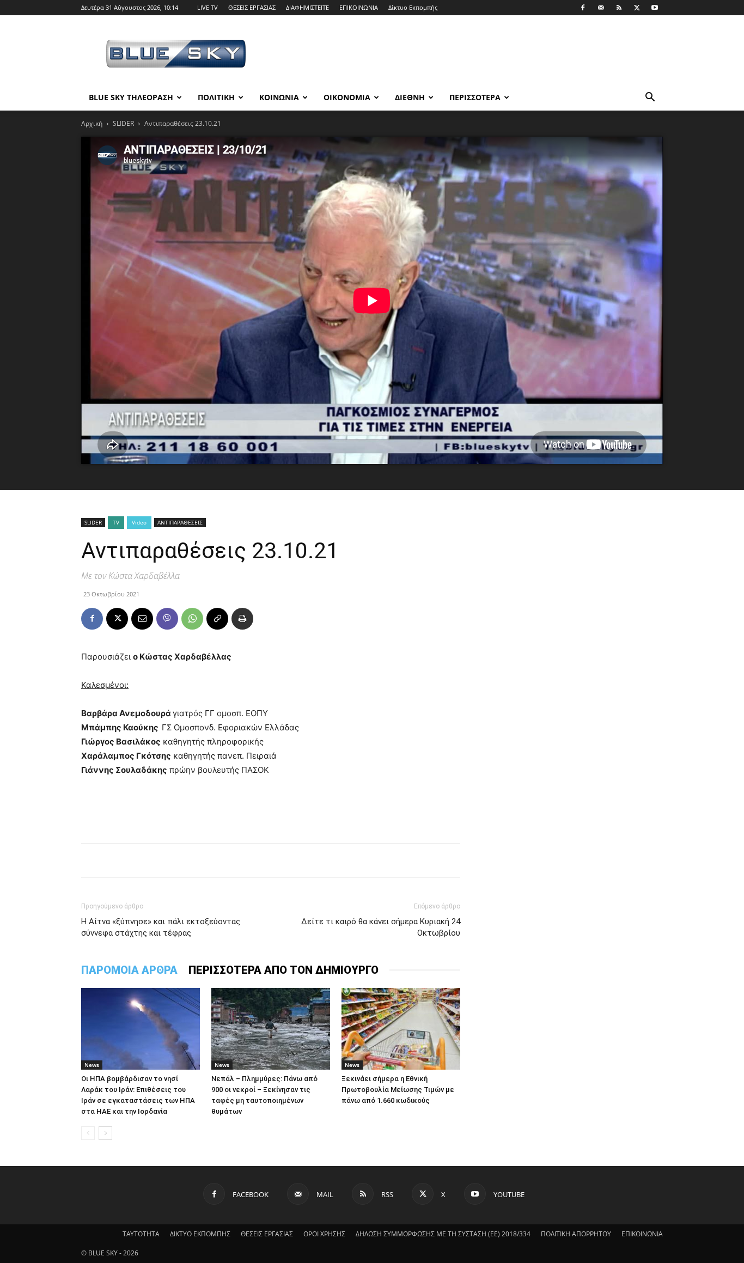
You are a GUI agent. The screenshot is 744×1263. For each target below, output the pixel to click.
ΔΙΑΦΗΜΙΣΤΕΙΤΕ (307, 7)
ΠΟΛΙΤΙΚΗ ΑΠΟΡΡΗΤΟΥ (576, 1233)
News (91, 1065)
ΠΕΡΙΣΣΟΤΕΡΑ (475, 97)
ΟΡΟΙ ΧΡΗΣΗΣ (324, 1233)
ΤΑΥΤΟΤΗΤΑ (141, 1233)
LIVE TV (207, 7)
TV (116, 522)
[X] (637, 7)
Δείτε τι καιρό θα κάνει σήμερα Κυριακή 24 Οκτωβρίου (380, 927)
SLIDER (123, 123)
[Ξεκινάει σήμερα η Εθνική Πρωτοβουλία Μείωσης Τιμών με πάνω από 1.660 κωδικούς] (400, 1029)
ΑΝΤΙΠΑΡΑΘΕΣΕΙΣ (180, 522)
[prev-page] (88, 1133)
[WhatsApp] (192, 619)
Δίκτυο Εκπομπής (412, 7)
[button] (650, 98)
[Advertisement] (464, 55)
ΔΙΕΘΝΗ (410, 97)
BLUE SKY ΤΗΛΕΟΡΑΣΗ (131, 97)
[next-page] (105, 1133)
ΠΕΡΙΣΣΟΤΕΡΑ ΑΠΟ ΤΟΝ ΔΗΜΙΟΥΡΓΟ (283, 970)
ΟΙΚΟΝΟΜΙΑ (347, 97)
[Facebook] (583, 7)
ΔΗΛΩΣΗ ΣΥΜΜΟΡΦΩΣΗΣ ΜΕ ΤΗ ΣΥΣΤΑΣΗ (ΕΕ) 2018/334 (443, 1233)
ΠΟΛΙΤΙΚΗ (216, 97)
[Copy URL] (217, 619)
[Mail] (601, 7)
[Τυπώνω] (242, 619)
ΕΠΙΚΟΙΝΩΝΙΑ (358, 7)
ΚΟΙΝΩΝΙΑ (279, 97)
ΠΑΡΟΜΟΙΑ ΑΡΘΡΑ (129, 970)
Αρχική (91, 123)
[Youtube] (655, 7)
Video (139, 522)
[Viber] (167, 619)
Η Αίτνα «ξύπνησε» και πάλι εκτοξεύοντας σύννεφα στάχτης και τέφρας (160, 927)
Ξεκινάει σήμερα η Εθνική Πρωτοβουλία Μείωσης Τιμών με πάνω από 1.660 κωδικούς (397, 1090)
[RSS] (619, 7)
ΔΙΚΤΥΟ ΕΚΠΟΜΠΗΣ (200, 1233)
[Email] (142, 619)
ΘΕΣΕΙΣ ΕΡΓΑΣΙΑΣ (252, 7)
